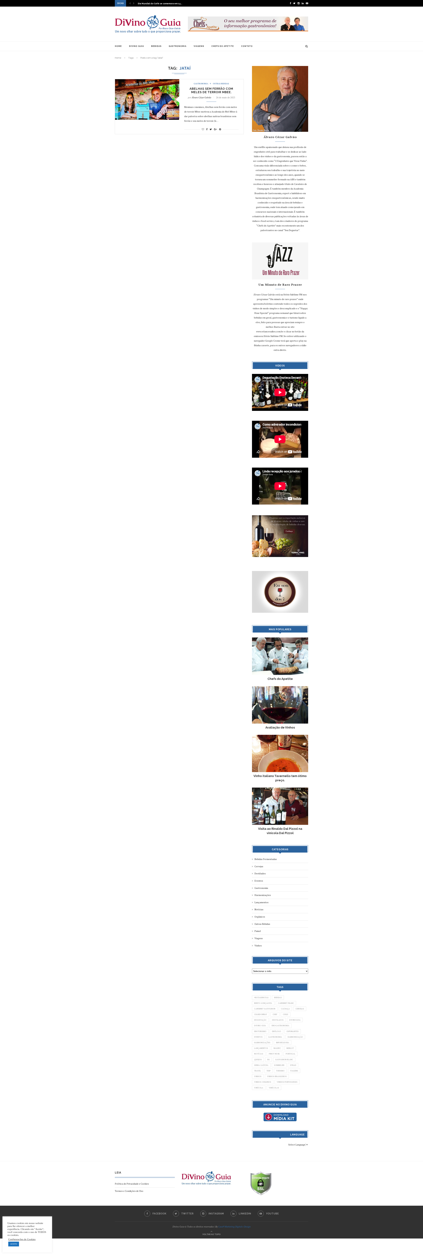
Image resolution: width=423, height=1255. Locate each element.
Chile (285, 1014)
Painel (257, 931)
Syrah (293, 1065)
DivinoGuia (295, 1020)
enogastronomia (280, 1025)
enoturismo (260, 1031)
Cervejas (258, 866)
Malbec (277, 1048)
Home (118, 58)
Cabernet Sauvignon (264, 1009)
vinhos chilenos (262, 1082)
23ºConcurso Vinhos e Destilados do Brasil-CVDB (163, 3)
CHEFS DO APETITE (222, 46)
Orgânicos (259, 916)
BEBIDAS (156, 46)
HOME (118, 46)
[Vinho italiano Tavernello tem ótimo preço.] (280, 736)
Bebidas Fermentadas (265, 859)
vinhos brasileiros (277, 1076)
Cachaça (285, 1009)
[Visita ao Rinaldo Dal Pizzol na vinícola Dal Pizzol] (280, 789)
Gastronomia (201, 83)
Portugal (290, 1054)
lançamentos (261, 1048)
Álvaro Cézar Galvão (201, 97)
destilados (278, 1020)
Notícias (258, 909)
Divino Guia (260, 1025)
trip (268, 1071)
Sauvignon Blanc (284, 1059)
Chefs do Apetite (280, 679)
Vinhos (258, 945)
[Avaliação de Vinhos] (280, 687)
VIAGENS (199, 46)
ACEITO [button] (13, 1244)
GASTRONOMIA (177, 46)
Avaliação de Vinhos (280, 727)
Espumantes (293, 1031)
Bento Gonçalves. (263, 1003)
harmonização (295, 1037)
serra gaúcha (261, 1065)
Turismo (280, 1071)
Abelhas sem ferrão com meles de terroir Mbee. (211, 90)
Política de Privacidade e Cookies (132, 1183)
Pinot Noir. (274, 1054)
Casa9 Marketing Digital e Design (234, 1226)
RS (268, 1059)
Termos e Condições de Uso (129, 1190)
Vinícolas (274, 1088)
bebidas (278, 997)
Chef (275, 1014)
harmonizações (262, 1042)
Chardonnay (260, 1014)
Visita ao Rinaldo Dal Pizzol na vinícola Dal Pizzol (280, 831)
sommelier (279, 1065)
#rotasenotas (261, 997)
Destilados (260, 873)
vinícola (258, 1088)
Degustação (260, 1020)
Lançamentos (261, 902)
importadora (282, 1042)
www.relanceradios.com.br (269, 331)
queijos (258, 1059)
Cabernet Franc (286, 1003)
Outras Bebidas (221, 83)
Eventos (258, 880)
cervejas (299, 1009)
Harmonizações (262, 895)
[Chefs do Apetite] (280, 639)
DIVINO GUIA (136, 46)
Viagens (258, 938)
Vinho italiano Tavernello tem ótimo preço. (280, 778)
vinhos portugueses (287, 1082)
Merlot (290, 1048)
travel (257, 1071)
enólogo (276, 1031)
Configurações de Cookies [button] (22, 1239)
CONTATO (247, 46)
